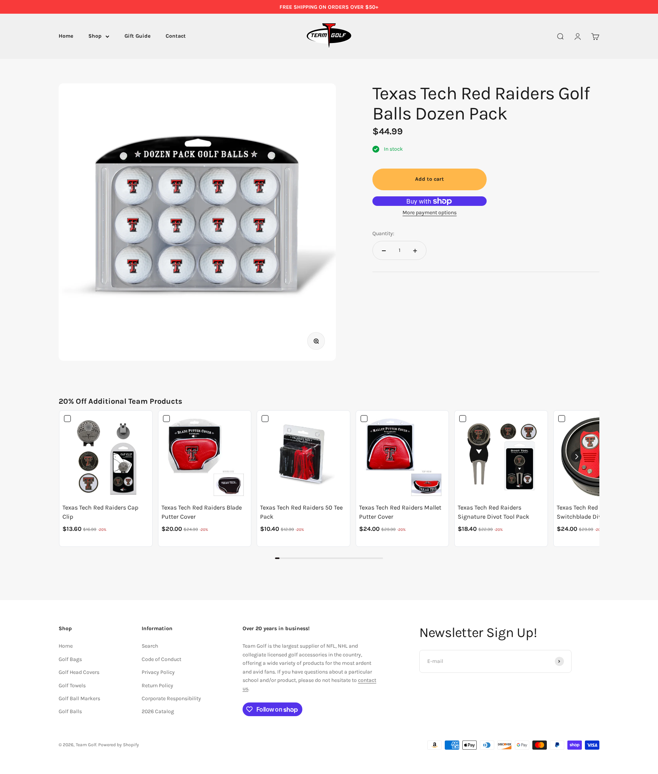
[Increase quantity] (415, 251)
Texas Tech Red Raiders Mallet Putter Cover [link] (400, 512)
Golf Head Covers (79, 672)
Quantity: (383, 233)
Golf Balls (70, 711)
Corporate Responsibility (171, 698)
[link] (105, 457)
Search (150, 646)
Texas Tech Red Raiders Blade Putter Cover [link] (201, 512)
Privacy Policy (158, 672)
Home (66, 36)
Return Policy (157, 685)
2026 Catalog (158, 711)
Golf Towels (72, 685)
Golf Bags (70, 659)
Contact (176, 36)
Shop (95, 36)
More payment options (429, 213)
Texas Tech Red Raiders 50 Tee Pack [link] (301, 512)
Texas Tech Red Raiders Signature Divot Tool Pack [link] (493, 512)
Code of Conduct (161, 659)
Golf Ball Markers (79, 698)
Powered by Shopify (118, 744)
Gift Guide (137, 36)
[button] (576, 456)
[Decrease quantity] (384, 251)
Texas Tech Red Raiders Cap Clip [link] (100, 512)
